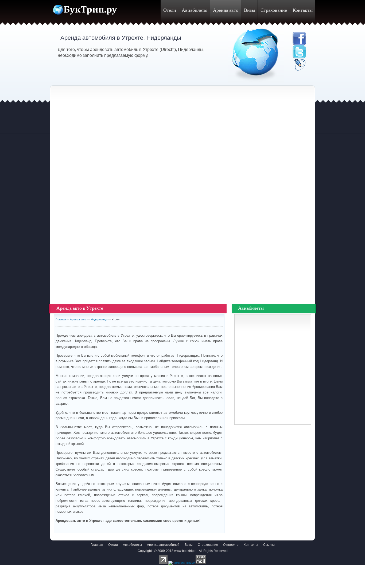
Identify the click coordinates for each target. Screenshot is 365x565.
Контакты (303, 10)
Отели (169, 10)
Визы (249, 10)
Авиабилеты (194, 10)
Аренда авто (225, 10)
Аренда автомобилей (163, 545)
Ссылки (269, 545)
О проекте (231, 545)
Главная (61, 319)
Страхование (274, 10)
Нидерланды (99, 319)
